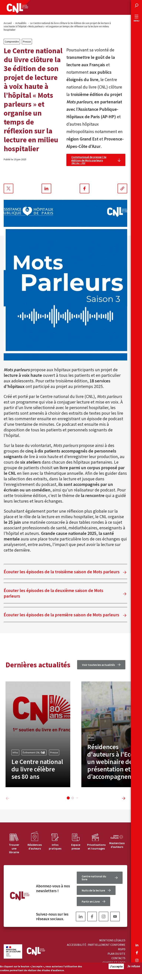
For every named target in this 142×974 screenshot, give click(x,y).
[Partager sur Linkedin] (46, 188)
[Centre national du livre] (17, 8)
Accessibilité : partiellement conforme (96, 945)
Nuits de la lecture (93, 890)
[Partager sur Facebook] (84, 188)
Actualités (20, 23)
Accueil (8, 23)
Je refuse (133, 966)
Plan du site (116, 953)
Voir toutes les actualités (98, 665)
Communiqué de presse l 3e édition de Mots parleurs (88, 160)
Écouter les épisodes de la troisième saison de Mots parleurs (62, 572)
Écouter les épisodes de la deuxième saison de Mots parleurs (53, 593)
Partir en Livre (91, 901)
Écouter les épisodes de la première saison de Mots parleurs (61, 615)
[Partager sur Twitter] (8, 188)
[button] (68, 797)
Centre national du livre (94, 877)
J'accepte (116, 966)
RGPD (121, 949)
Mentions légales (112, 940)
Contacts (118, 958)
